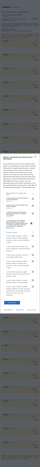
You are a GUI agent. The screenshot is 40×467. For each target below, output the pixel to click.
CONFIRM (12, 302)
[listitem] (20, 193)
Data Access (20, 310)
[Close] (36, 157)
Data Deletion (8, 310)
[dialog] (20, 233)
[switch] (32, 199)
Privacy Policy (31, 310)
